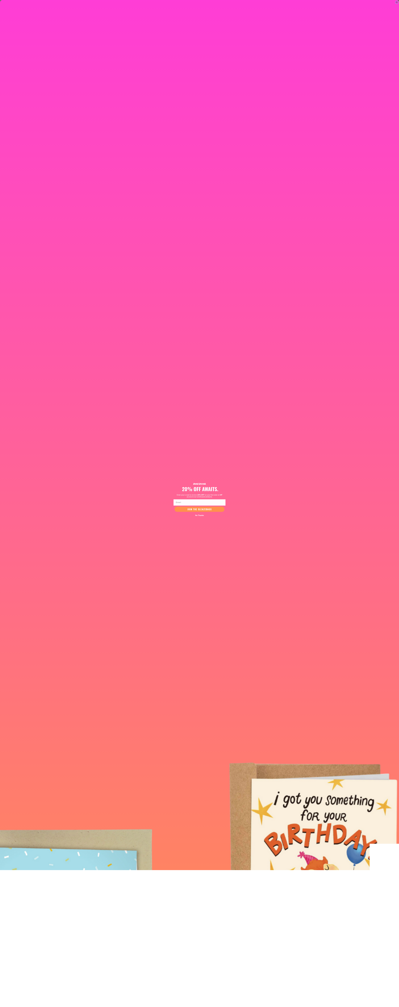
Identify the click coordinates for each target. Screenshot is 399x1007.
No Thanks (199, 515)
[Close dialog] (396, 2)
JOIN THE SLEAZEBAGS (199, 509)
